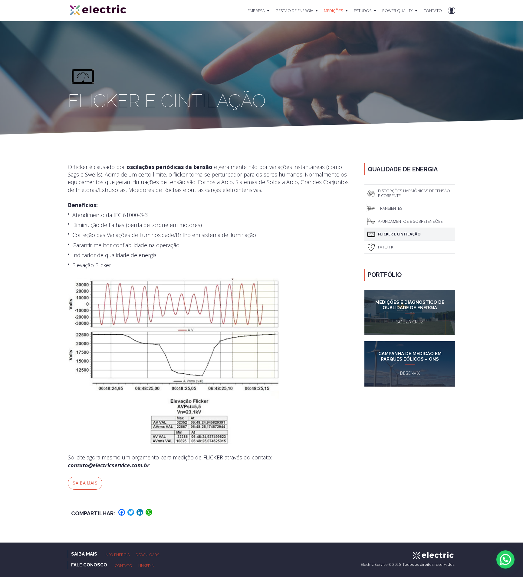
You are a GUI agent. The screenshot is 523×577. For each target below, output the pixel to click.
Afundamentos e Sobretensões (410, 221)
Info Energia (117, 554)
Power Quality (397, 10)
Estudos (363, 10)
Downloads (148, 554)
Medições (333, 10)
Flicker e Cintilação (399, 234)
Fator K (385, 247)
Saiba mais (85, 483)
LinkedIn (146, 565)
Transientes (390, 208)
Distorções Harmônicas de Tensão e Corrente (414, 193)
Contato (432, 10)
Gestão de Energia (294, 10)
